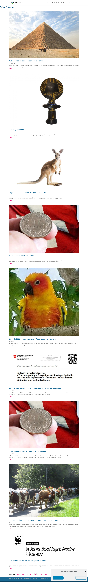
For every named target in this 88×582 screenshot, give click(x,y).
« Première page (20, 574)
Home (49, 2)
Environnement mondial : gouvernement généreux (28, 451)
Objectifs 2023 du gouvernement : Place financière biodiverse (33, 339)
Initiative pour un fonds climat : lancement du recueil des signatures (35, 388)
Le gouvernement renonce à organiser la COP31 (28, 193)
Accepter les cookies (58, 578)
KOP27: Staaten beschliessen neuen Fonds (26, 61)
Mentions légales (13, 578)
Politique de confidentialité (24, 578)
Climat (53, 2)
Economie (65, 2)
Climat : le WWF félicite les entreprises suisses (27, 561)
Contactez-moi (36, 578)
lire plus (10, 68)
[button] (85, 571)
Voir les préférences (80, 578)
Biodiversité (59, 2)
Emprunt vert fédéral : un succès (21, 256)
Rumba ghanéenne (16, 130)
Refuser (69, 578)
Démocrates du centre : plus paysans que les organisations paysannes (36, 520)
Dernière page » (44, 574)
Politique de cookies (46, 578)
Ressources (72, 2)
